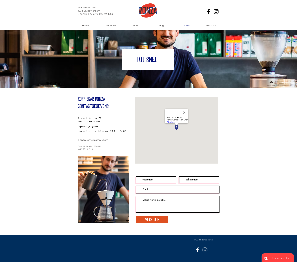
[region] (103, 190)
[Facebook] (208, 11)
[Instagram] (216, 11)
